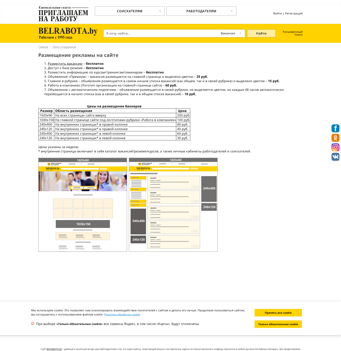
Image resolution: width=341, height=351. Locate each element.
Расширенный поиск (293, 33)
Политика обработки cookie (122, 314)
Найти (261, 33)
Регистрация (294, 13)
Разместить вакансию (65, 63)
